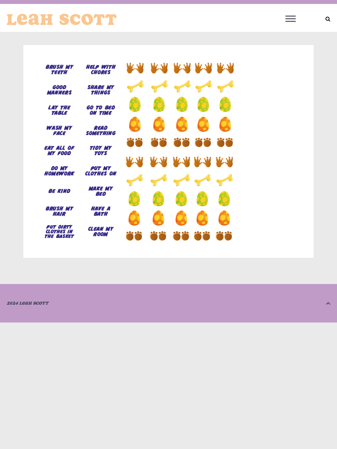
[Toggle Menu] (290, 18)
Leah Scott (62, 19)
